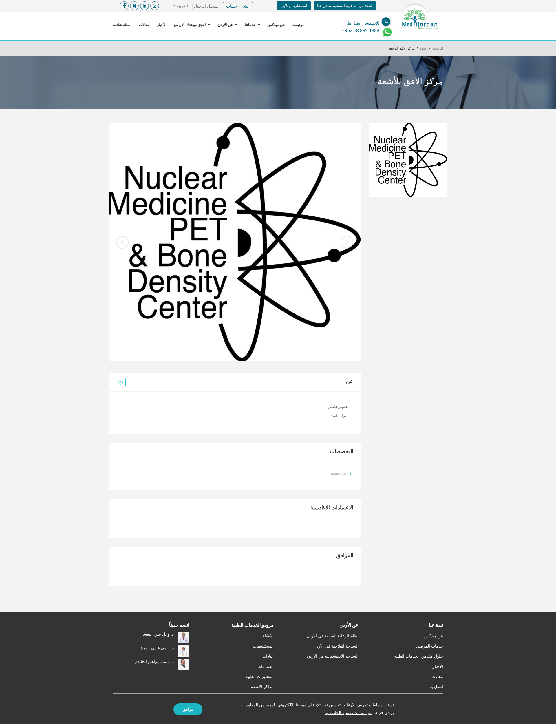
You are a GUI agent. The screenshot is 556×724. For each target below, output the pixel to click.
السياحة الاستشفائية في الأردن (333, 656)
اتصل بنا (436, 687)
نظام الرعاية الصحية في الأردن (333, 636)
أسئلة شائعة (122, 25)
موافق (187, 709)
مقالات (144, 25)
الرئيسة (298, 25)
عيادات (268, 656)
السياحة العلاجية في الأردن (336, 646)
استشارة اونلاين (294, 5)
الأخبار (162, 25)
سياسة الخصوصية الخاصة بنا (348, 713)
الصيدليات (265, 666)
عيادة (423, 48)
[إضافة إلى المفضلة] (120, 382)
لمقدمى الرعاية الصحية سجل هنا (344, 5)
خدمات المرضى (429, 646)
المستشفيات (263, 646)
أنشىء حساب (238, 6)
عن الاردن (225, 25)
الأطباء (268, 636)
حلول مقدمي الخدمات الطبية (418, 656)
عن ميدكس (276, 25)
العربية (181, 5)
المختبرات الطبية (260, 676)
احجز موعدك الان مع (190, 25)
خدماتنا (250, 25)
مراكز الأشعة (262, 687)
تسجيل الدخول (206, 6)
